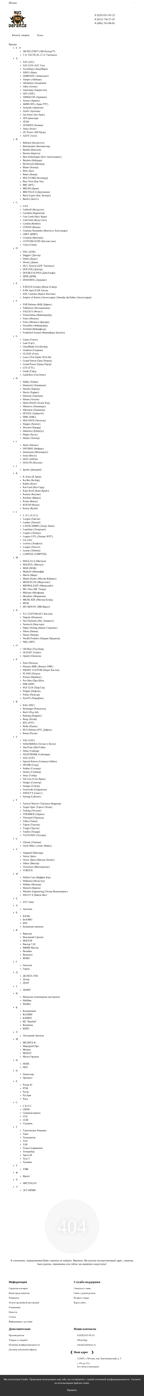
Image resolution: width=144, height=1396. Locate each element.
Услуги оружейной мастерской (24, 1302)
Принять (72, 1389)
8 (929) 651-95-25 (105, 15)
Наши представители (19, 1293)
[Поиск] (131, 35)
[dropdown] (133, 3)
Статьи (12, 1317)
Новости (13, 1312)
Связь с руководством (84, 1293)
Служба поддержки (87, 1282)
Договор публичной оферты (23, 1349)
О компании (14, 1307)
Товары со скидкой (18, 1340)
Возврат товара (81, 1298)
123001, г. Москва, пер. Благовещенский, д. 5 (99, 1358)
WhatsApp (82, 1340)
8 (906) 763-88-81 (105, 23)
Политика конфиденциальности (24, 1344)
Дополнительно (20, 1329)
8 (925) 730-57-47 (105, 19)
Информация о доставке (20, 1321)
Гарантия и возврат (18, 1288)
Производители (16, 1335)
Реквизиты (14, 1298)
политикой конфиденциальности (112, 1379)
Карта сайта (80, 1302)
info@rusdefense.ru (86, 1344)
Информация (18, 1282)
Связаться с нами (82, 1288)
